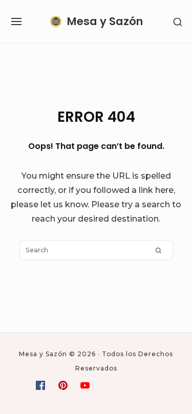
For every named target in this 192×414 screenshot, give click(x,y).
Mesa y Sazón (105, 21)
